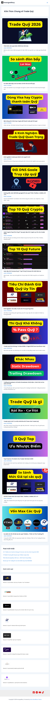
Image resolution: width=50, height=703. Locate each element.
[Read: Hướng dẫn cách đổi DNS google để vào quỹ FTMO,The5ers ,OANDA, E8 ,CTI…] (25, 178)
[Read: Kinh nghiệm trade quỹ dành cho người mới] (25, 142)
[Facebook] (34, 692)
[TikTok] (43, 692)
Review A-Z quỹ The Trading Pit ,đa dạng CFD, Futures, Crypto (16, 654)
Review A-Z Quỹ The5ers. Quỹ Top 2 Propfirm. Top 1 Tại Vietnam (16, 582)
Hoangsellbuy (9, 2)
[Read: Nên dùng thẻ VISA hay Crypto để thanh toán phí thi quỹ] (25, 106)
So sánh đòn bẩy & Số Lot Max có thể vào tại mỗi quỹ (19, 83)
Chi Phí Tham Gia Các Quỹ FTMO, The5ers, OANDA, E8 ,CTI (21, 496)
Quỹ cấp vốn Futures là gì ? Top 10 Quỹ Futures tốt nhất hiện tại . (22, 271)
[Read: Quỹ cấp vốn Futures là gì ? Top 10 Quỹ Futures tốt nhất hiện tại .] (25, 256)
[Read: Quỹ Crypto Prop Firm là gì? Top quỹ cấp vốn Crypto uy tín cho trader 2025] (25, 217)
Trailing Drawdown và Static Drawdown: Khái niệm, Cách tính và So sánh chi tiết (24, 383)
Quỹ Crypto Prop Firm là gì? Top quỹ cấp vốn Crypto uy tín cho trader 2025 (24, 232)
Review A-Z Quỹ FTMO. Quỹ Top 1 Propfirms (12, 639)
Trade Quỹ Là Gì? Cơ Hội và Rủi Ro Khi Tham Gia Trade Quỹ (21, 421)
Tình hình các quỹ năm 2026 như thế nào (16, 46)
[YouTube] (40, 692)
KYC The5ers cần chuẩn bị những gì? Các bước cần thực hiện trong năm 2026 (21, 552)
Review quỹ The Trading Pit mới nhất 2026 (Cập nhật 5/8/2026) (17, 560)
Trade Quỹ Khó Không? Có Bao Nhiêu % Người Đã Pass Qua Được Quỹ (24, 346)
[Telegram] (37, 692)
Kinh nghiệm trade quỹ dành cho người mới (17, 157)
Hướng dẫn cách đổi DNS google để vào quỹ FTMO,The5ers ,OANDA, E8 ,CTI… (25, 193)
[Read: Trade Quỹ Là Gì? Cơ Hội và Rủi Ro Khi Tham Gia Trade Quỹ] (25, 406)
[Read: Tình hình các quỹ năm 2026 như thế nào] (25, 31)
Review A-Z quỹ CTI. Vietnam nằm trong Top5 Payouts (14, 625)
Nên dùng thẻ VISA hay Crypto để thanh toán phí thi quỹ (20, 121)
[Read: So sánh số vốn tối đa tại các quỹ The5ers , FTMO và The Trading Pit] (25, 519)
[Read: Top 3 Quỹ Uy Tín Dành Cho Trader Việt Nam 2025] (25, 444)
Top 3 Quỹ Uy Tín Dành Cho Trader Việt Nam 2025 (18, 459)
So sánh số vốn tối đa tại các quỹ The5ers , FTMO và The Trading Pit (24, 534)
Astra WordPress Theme (35, 699)
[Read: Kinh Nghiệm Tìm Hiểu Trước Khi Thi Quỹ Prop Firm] (25, 293)
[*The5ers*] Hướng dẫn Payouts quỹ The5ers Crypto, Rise (16, 555)
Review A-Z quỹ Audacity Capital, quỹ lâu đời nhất (13, 668)
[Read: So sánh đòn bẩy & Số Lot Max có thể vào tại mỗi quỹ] (25, 68)
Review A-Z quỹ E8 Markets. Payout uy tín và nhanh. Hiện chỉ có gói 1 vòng (18, 609)
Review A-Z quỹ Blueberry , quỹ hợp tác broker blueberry (15, 682)
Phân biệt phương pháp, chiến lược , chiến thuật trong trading (17, 558)
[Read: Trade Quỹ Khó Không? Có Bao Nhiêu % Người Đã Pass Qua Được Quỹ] (25, 331)
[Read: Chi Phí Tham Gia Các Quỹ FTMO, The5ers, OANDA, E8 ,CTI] (25, 481)
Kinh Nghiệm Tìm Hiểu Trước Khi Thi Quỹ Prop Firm (18, 309)
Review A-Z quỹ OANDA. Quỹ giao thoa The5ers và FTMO (15, 596)
